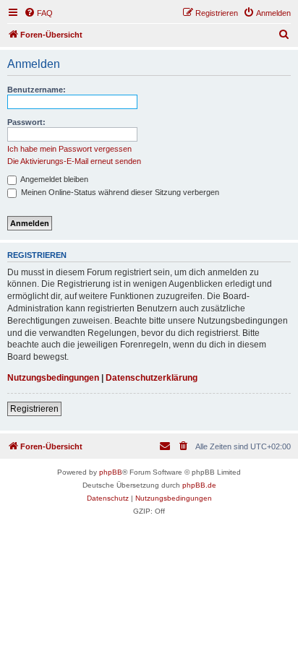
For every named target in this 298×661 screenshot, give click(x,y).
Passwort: (26, 122)
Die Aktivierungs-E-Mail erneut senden (74, 161)
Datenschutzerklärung (151, 378)
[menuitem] (38, 13)
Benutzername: (36, 89)
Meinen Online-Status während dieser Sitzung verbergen (119, 192)
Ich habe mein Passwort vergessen (69, 148)
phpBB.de (199, 485)
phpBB (110, 472)
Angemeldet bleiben (53, 179)
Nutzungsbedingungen (53, 378)
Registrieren (34, 409)
